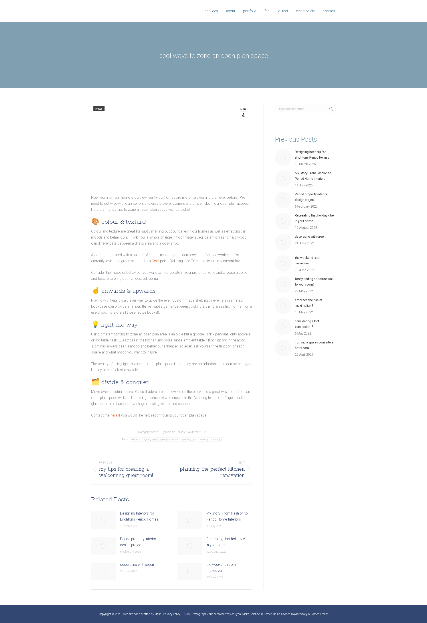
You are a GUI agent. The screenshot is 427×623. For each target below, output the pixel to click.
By (173, 432)
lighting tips (150, 439)
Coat (155, 261)
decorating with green (137, 564)
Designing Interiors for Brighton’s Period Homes (139, 516)
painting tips (189, 439)
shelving (204, 439)
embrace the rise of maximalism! (308, 302)
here (114, 415)
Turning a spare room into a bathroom (314, 345)
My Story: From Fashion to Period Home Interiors (227, 516)
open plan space (169, 439)
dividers (135, 439)
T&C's (186, 614)
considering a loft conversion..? (307, 324)
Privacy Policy (171, 614)
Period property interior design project (138, 542)
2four (158, 614)
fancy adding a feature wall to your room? (314, 281)
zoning (216, 439)
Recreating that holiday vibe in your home (228, 542)
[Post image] (103, 520)
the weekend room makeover (221, 567)
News (99, 108)
